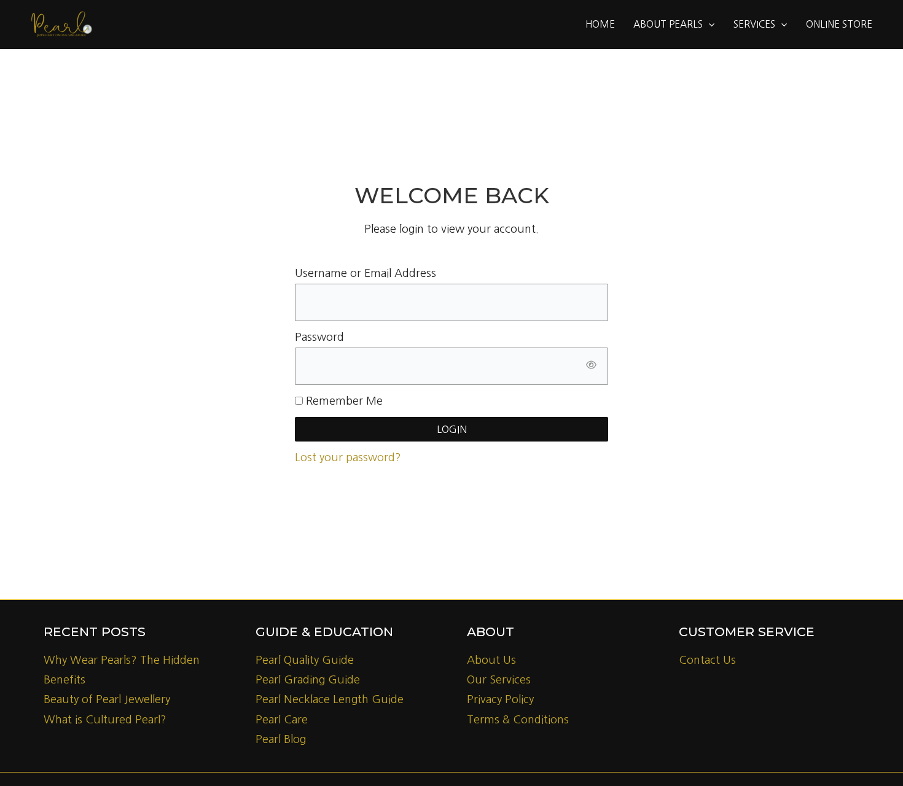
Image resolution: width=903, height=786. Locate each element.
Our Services (499, 679)
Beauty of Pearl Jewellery (107, 699)
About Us (491, 660)
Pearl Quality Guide (305, 660)
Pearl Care (282, 719)
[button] (708, 24)
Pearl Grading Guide (308, 679)
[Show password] (591, 366)
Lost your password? (348, 457)
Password (319, 337)
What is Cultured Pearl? (105, 719)
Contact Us (707, 660)
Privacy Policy (500, 699)
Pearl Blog (281, 739)
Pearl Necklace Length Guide (330, 699)
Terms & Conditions (518, 719)
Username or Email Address (365, 273)
